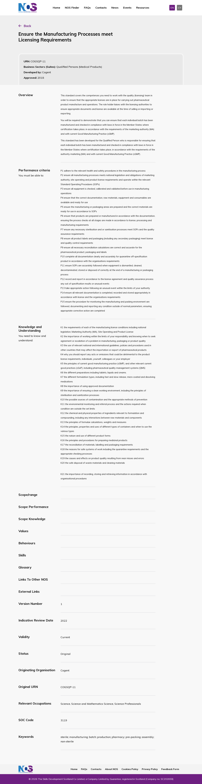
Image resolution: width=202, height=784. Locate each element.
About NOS (111, 769)
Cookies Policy (130, 769)
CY (179, 7)
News (114, 7)
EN (172, 7)
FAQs (87, 7)
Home (56, 7)
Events (127, 7)
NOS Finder (72, 7)
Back (27, 26)
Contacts (101, 7)
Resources (142, 7)
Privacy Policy (150, 769)
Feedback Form (170, 769)
